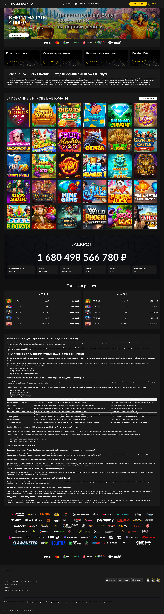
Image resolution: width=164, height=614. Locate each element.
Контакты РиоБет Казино (16, 591)
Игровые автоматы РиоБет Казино (21, 582)
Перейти (13, 61)
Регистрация (138, 4)
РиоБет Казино (21, 4)
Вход (154, 4)
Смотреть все (148, 98)
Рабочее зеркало (12, 588)
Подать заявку (19, 35)
